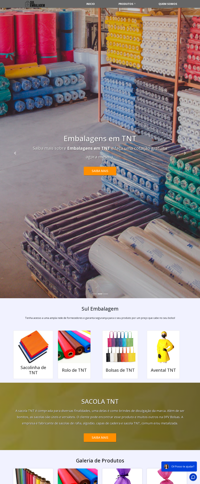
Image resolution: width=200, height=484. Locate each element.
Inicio (90, 4)
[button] (15, 153)
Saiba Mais (100, 167)
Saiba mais (100, 437)
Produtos (126, 4)
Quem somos (168, 4)
